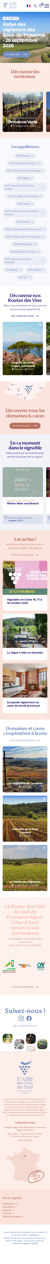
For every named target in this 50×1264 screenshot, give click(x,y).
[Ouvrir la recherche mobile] (35, 6)
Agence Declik (30, 1243)
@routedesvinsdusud (25, 1025)
